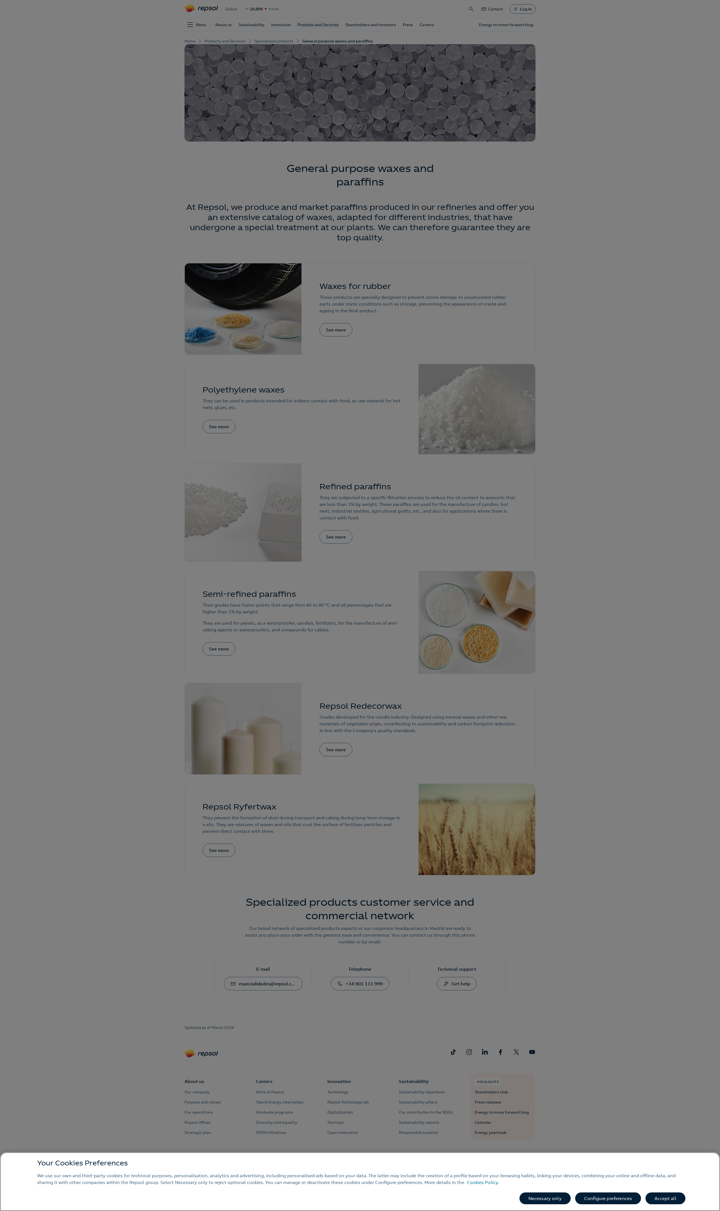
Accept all (665, 1198)
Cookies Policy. (483, 1182)
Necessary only (545, 1198)
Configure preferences (608, 1198)
